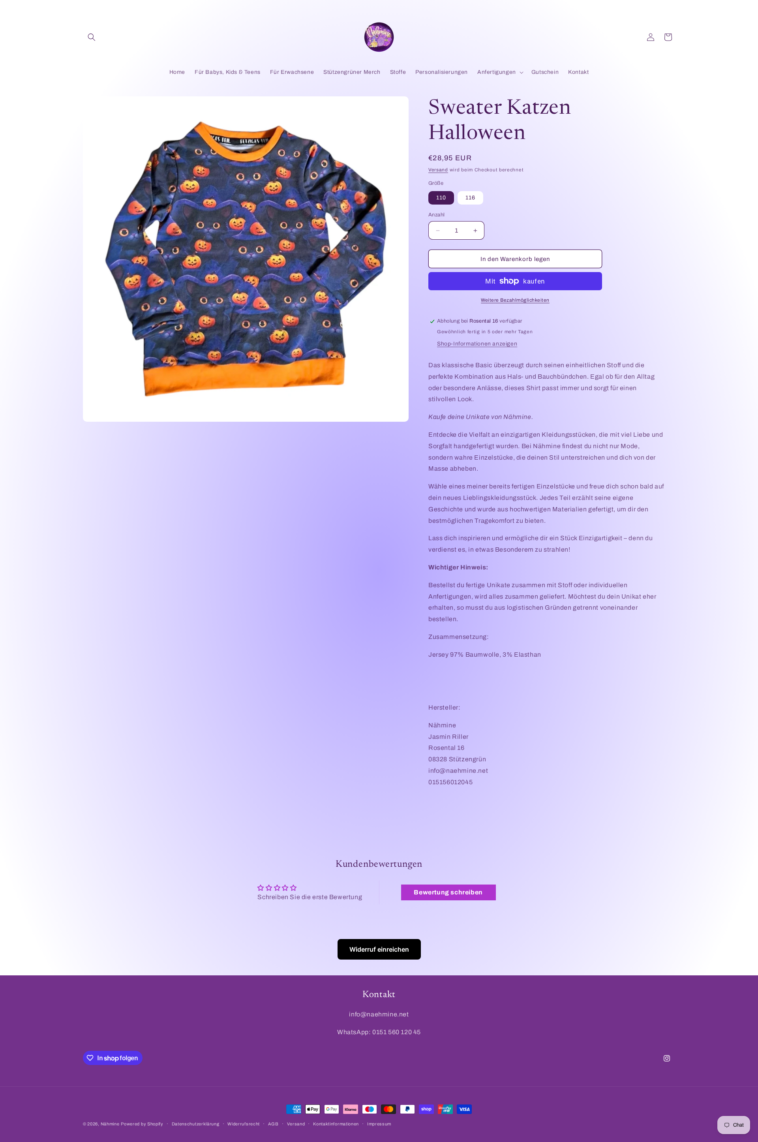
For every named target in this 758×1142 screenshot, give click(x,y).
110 (441, 198)
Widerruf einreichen (379, 949)
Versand (438, 170)
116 (470, 198)
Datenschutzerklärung (196, 1123)
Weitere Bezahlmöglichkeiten (515, 300)
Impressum (379, 1123)
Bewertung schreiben (448, 892)
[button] (91, 37)
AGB (273, 1123)
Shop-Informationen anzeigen (477, 344)
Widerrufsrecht (243, 1123)
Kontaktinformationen (336, 1123)
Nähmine (110, 1123)
